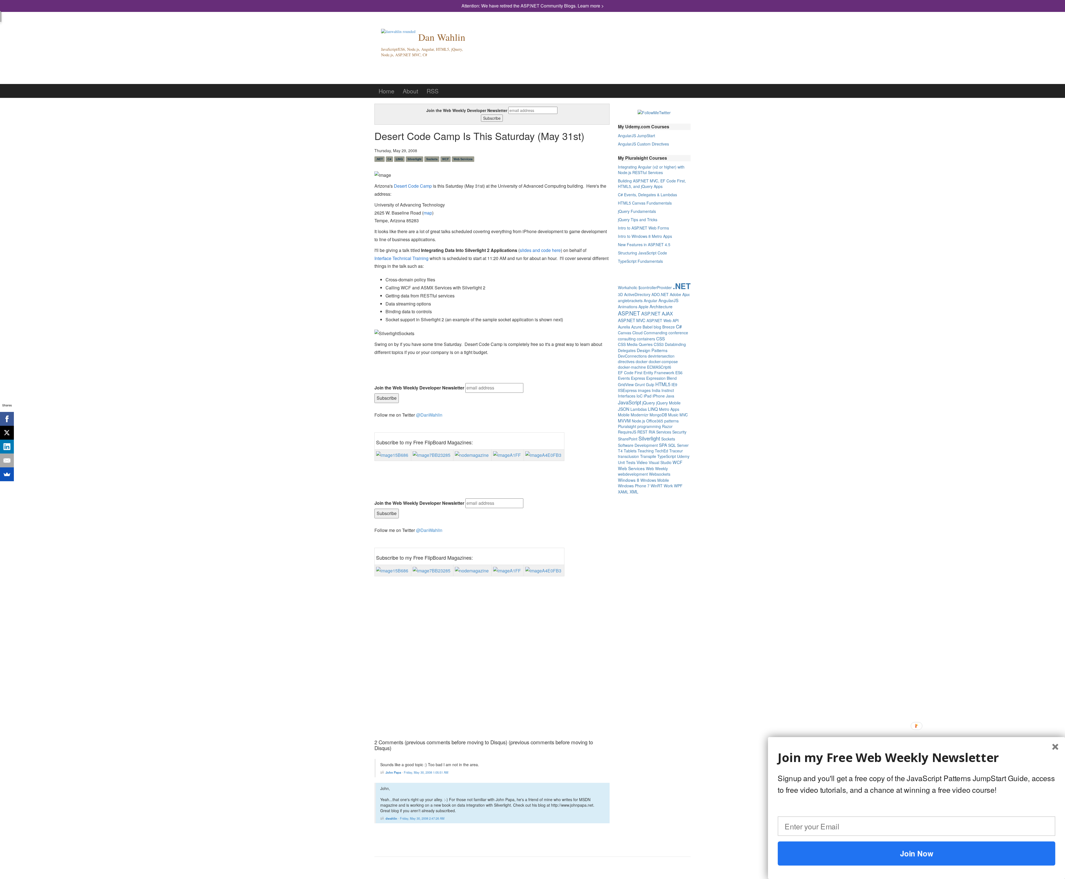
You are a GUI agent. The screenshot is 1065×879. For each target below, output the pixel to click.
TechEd (661, 450)
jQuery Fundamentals (637, 211)
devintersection (661, 356)
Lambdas (638, 409)
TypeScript (666, 456)
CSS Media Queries (635, 344)
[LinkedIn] (7, 446)
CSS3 (659, 344)
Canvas (624, 332)
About (410, 91)
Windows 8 (628, 480)
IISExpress (627, 390)
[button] (916, 757)
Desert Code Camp (413, 186)
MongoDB (658, 414)
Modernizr (639, 414)
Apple (643, 306)
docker (642, 361)
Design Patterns (652, 350)
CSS (660, 338)
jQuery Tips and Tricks (637, 219)
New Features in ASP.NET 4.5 (644, 244)
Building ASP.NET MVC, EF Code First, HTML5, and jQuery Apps (652, 183)
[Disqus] (492, 662)
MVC (683, 414)
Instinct (667, 390)
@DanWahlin (429, 415)
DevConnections (632, 356)
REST (642, 432)
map (428, 213)
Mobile (624, 414)
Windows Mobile (654, 480)
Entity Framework (658, 372)
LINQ (399, 159)
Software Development (638, 445)
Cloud (637, 332)
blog (657, 327)
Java (670, 396)
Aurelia (624, 327)
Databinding (675, 344)
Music (673, 414)
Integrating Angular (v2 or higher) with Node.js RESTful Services (651, 169)
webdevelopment (633, 474)
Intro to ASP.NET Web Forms (643, 228)
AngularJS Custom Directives (643, 144)
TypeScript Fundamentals (640, 261)
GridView (626, 384)
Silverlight (414, 159)
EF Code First (630, 372)
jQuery (648, 402)
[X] (7, 433)
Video (642, 462)
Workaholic (627, 287)
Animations (627, 306)
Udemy (683, 456)
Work (668, 485)
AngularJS (668, 300)
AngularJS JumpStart (636, 135)
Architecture (661, 306)
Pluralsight (627, 426)
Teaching (646, 450)
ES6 (679, 372)
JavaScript (629, 402)
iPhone (659, 396)
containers (646, 339)
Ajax (686, 294)
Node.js (638, 421)
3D (620, 294)
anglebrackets (630, 300)
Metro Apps (669, 409)
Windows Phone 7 (634, 485)
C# (389, 159)
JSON (623, 409)
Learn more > (591, 5)
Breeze (668, 327)
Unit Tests (626, 462)
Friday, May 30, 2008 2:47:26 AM (422, 818)
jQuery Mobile (668, 403)
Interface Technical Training (401, 258)
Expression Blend (661, 378)
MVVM (624, 420)
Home (386, 91)
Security (679, 432)
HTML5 (662, 384)
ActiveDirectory (637, 294)
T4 (620, 450)
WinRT (657, 485)
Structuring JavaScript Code (642, 253)
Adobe (675, 294)
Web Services (463, 159)
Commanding (655, 332)
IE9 (674, 384)
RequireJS (627, 432)
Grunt (640, 384)
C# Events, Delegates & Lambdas (647, 194)
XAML (623, 492)
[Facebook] (7, 419)
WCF (445, 159)
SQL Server (678, 445)
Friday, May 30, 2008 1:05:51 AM (426, 772)
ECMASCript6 (659, 367)
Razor (667, 426)
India (656, 390)
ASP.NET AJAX (657, 313)
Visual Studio (660, 462)
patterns (671, 421)
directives (626, 361)
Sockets (432, 159)
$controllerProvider (655, 287)
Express (638, 378)
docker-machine (632, 367)
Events (624, 378)
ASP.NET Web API (662, 320)
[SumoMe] (7, 474)
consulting (627, 339)
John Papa (393, 772)
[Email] (7, 460)
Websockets (659, 474)
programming (649, 426)
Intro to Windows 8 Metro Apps (645, 236)
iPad (647, 396)
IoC (640, 396)
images (644, 390)
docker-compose (663, 361)
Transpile (648, 456)
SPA (663, 445)
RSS (432, 91)
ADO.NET (660, 294)
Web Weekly (657, 468)
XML (634, 491)
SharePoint (627, 439)
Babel (648, 327)
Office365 (654, 421)
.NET (379, 159)
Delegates (627, 350)
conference (678, 332)
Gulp (650, 384)
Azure (636, 327)
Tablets (630, 450)
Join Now (916, 853)
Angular (650, 300)
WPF (678, 485)
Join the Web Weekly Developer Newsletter (466, 110)
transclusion (628, 456)
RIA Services (660, 432)
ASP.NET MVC (631, 320)
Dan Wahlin (441, 37)
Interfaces (626, 396)
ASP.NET (629, 313)
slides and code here (540, 250)
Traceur (676, 450)
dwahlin (391, 818)
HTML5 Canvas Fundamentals (645, 203)
